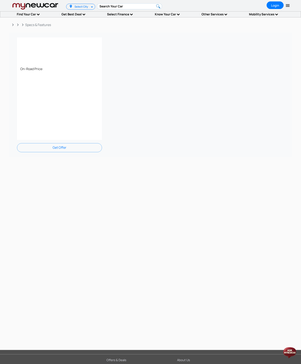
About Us (183, 360)
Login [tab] (275, 5)
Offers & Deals (116, 360)
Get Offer (59, 147)
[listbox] (92, 7)
